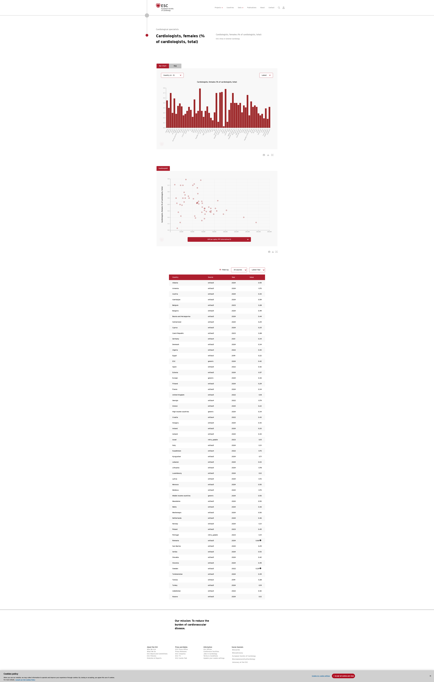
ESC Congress (180, 654)
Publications (251, 7)
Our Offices (207, 649)
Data (240, 7)
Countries (230, 7)
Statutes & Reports (154, 658)
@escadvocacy (237, 653)
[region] (217, 676)
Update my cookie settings (321, 676)
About (262, 7)
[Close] (430, 675)
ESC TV (178, 656)
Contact (271, 7)
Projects (218, 7)
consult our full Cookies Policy (25, 680)
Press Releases (181, 651)
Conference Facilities (211, 651)
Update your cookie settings (213, 658)
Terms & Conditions (210, 656)
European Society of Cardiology (244, 656)
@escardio (236, 650)
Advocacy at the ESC (240, 662)
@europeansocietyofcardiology (243, 659)
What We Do (151, 651)
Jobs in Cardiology (210, 654)
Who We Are (151, 649)
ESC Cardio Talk (181, 658)
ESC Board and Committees (157, 654)
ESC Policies (151, 656)
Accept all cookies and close (344, 676)
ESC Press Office (181, 649)
